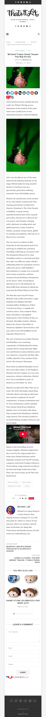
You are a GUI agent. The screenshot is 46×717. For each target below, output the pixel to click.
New (29, 50)
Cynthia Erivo (26, 482)
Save (32, 498)
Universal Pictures (14, 486)
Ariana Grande (13, 482)
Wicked (27, 486)
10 (32, 613)
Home (8, 42)
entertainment (20, 42)
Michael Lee (26, 59)
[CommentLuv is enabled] (18, 677)
